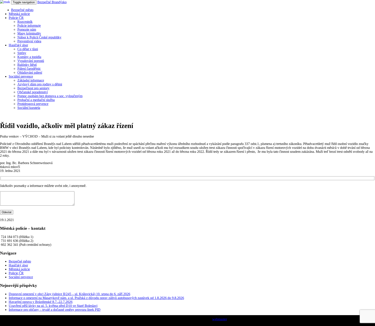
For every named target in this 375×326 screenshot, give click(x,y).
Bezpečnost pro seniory (33, 88)
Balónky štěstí (27, 65)
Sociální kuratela (28, 108)
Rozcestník (25, 21)
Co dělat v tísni (27, 49)
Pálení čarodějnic (29, 68)
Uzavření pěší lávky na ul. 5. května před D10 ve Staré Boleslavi (53, 306)
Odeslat (7, 212)
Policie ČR (16, 18)
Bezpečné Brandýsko (52, 2)
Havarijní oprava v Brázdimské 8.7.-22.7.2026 (40, 302)
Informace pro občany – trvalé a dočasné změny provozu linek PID (54, 309)
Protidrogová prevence (32, 104)
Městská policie (19, 14)
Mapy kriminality (29, 33)
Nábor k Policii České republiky (39, 37)
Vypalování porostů (30, 61)
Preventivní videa (29, 41)
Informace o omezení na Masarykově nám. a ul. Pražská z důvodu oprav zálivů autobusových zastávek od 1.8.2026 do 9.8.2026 (96, 298)
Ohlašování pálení (29, 72)
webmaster (219, 319)
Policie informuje (29, 25)
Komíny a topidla (29, 57)
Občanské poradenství (32, 92)
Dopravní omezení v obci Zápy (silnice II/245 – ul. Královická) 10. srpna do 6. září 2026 (69, 294)
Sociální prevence (21, 76)
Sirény (21, 53)
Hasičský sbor (18, 45)
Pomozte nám (26, 29)
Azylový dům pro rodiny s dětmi (39, 84)
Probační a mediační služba (36, 100)
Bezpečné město (22, 10)
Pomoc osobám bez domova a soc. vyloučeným (49, 96)
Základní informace (30, 80)
